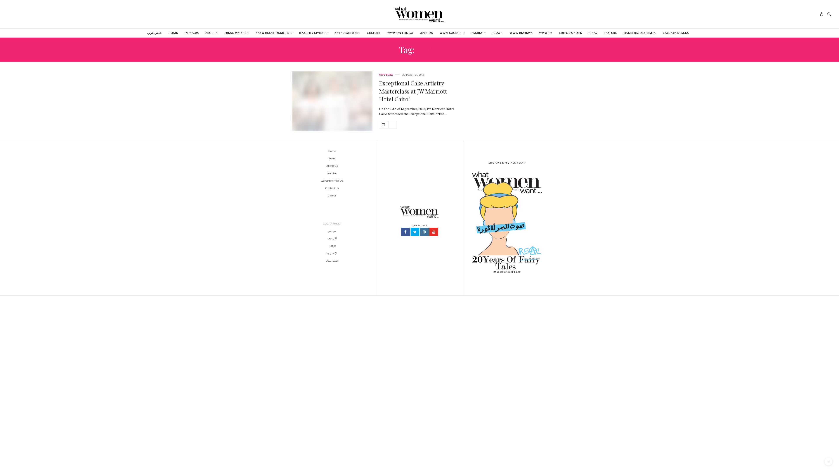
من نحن (332, 231)
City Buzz (386, 75)
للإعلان (332, 245)
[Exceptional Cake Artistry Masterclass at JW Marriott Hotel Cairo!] (332, 101)
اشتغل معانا (332, 260)
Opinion (426, 33)
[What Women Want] (419, 14)
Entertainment (347, 33)
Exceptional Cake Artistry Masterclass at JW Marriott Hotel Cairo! (413, 91)
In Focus (191, 33)
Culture (374, 33)
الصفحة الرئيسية (332, 223)
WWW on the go (400, 33)
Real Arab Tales (675, 33)
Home (173, 33)
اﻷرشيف (332, 238)
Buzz (496, 33)
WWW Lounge (450, 33)
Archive (332, 173)
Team (332, 158)
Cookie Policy (451, 466)
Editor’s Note (570, 33)
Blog (592, 33)
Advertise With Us (332, 180)
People (211, 33)
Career (332, 195)
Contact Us (332, 188)
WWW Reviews (521, 33)
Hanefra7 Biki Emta (640, 33)
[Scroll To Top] (828, 461)
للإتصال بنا (332, 253)
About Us (332, 165)
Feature (610, 33)
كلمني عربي (154, 33)
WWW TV (545, 33)
